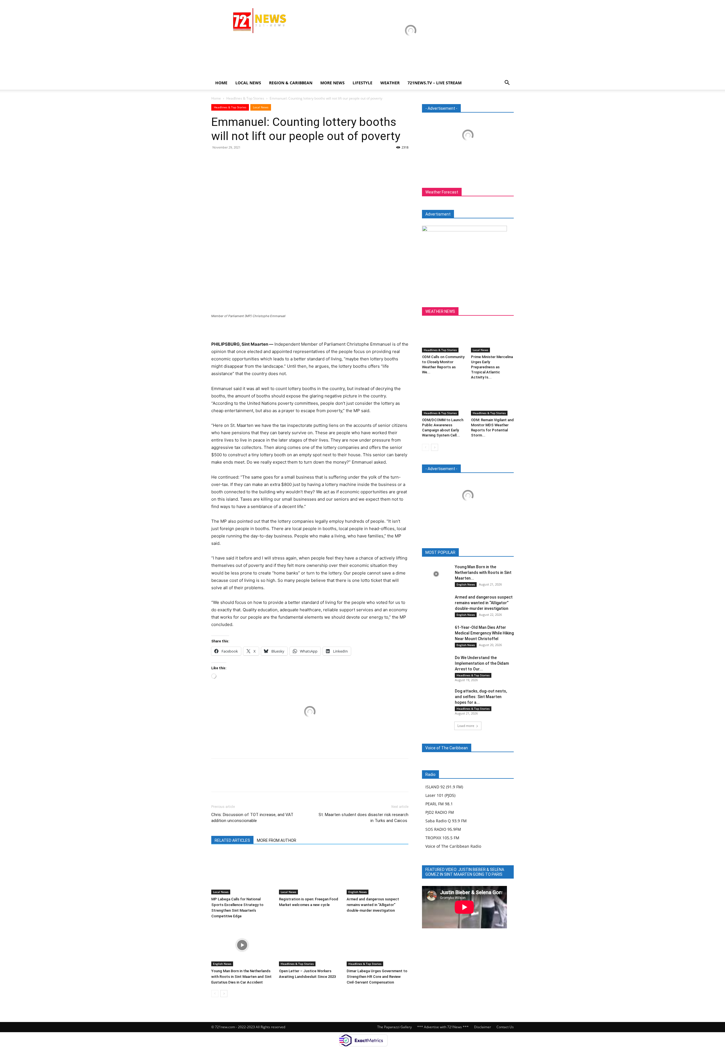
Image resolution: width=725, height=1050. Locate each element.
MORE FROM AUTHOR (276, 840)
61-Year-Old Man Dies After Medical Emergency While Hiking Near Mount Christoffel (484, 633)
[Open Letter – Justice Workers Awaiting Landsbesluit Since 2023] (310, 945)
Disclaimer (482, 1027)
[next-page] (223, 993)
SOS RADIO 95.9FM (443, 829)
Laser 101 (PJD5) (440, 795)
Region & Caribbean (290, 82)
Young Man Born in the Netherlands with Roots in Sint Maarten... (483, 572)
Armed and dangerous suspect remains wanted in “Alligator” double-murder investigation (373, 905)
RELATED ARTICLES (232, 840)
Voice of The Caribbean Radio (453, 846)
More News (332, 82)
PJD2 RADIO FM (439, 812)
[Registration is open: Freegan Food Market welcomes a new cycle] (310, 873)
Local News (248, 82)
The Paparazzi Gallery (394, 1027)
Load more (465, 725)
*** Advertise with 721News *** (443, 1027)
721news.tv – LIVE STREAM (435, 82)
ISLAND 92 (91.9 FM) (444, 786)
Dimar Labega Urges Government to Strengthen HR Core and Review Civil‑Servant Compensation (377, 976)
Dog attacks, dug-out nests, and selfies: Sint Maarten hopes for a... (481, 697)
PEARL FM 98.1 (439, 803)
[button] (507, 83)
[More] (269, 160)
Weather (390, 82)
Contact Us (505, 1027)
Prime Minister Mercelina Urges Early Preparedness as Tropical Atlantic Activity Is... (492, 367)
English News (357, 892)
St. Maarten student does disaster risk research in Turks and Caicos (363, 817)
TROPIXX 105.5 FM (442, 837)
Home (221, 82)
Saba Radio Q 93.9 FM (446, 820)
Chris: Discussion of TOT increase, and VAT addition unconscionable (252, 817)
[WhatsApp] (256, 160)
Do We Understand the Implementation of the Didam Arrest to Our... (482, 663)
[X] (230, 160)
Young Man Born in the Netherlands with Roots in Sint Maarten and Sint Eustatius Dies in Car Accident (241, 976)
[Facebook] (217, 160)
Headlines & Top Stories (245, 98)
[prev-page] (214, 993)
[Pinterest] (243, 160)
